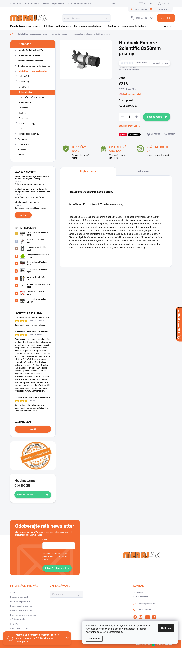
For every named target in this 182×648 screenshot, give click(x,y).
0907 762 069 (145, 609)
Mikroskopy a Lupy (27, 123)
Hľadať (107, 18)
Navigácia (22, 139)
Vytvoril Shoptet (143, 644)
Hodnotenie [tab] (143, 171)
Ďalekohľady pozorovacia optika (32, 71)
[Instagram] (141, 616)
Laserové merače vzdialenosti (32, 97)
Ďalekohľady (24, 76)
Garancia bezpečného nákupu (23, 615)
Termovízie (23, 108)
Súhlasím (166, 628)
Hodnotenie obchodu (19, 628)
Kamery (22, 128)
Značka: (129, 70)
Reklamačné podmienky (53, 3)
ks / (33, 429)
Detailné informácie (128, 126)
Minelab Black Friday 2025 (27, 202)
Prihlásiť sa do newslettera (57, 568)
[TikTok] (154, 616)
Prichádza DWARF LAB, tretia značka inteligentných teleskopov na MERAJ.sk (32, 190)
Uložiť (124, 134)
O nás (12, 3)
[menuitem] (25, 26)
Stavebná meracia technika (30, 61)
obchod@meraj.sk (147, 604)
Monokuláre (24, 87)
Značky (21, 155)
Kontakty (14, 624)
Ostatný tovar (24, 144)
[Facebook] (135, 616)
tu (122, 632)
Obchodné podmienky (29, 3)
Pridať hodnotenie (25, 495)
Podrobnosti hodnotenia (158, 63)
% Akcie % (22, 149)
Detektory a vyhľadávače (29, 55)
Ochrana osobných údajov (79, 3)
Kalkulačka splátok (132, 94)
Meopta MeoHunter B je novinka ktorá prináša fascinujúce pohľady (32, 177)
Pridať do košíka (154, 116)
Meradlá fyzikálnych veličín (30, 50)
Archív (23, 215)
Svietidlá (22, 113)
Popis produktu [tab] (88, 171)
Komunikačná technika (28, 134)
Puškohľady (24, 81)
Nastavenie (94, 638)
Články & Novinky (17, 619)
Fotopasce (23, 118)
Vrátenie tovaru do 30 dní (21, 610)
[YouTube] (147, 616)
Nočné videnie (25, 102)
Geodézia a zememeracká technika (34, 66)
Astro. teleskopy (26, 92)
